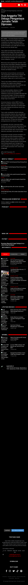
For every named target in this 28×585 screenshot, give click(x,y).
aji (4, 153)
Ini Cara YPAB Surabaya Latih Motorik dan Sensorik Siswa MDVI (17, 346)
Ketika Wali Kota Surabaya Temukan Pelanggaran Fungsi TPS (17, 318)
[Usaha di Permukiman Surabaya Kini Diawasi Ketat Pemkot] (5, 290)
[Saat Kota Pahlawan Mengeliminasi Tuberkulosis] (5, 327)
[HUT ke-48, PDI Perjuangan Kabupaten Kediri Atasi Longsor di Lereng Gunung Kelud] (5, 263)
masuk (7, 202)
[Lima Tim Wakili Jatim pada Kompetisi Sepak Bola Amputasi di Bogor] (14, 175)
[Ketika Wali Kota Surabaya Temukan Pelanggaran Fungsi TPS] (5, 320)
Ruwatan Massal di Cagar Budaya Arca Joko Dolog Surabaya (12, 244)
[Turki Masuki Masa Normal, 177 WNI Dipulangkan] (5, 271)
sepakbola (18, 153)
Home (2, 9)
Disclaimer (5, 576)
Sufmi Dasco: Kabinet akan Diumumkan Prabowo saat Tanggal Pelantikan (17, 298)
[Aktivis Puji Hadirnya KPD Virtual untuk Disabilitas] (5, 340)
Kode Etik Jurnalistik (12, 576)
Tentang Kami (11, 578)
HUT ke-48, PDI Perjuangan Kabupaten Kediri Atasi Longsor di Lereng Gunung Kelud (18, 261)
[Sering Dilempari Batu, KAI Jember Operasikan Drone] (14, 187)
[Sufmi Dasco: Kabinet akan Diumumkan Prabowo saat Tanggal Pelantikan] (5, 298)
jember (7, 153)
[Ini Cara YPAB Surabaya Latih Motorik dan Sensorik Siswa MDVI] (5, 347)
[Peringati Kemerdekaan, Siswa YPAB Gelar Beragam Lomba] (5, 356)
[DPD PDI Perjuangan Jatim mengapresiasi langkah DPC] (14, 407)
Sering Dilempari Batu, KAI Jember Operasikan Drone (14, 191)
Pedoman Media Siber (21, 576)
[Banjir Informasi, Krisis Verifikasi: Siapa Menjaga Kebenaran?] (5, 312)
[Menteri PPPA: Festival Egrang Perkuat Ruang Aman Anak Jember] (14, 162)
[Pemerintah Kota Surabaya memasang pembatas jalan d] (14, 478)
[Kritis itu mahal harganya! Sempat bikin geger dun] (5, 485)
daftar (12, 202)
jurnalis (11, 153)
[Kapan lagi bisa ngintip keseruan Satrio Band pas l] (22, 392)
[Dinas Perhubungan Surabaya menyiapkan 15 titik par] (22, 472)
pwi (14, 153)
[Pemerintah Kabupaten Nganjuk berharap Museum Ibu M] (5, 402)
